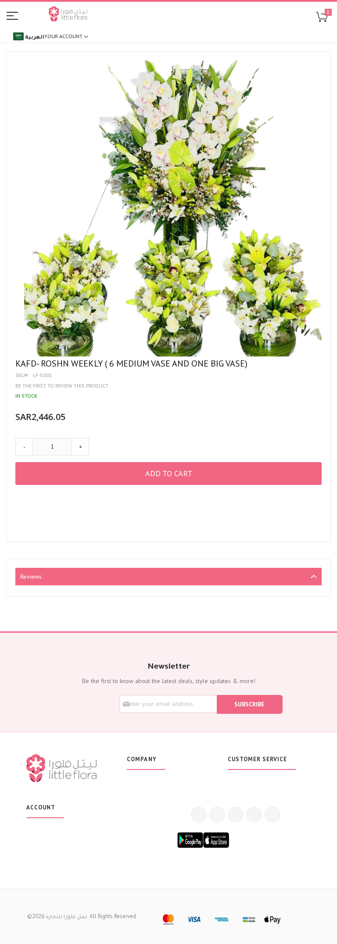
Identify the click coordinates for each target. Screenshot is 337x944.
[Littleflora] (68, 15)
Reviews (31, 577)
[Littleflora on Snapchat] (272, 815)
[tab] (168, 576)
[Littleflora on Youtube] (254, 815)
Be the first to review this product (61, 385)
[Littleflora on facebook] (199, 815)
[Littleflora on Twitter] (217, 815)
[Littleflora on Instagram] (236, 815)
